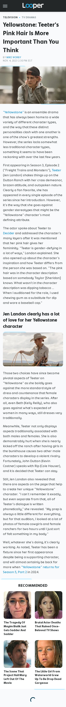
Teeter (56, 170)
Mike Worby (13, 57)
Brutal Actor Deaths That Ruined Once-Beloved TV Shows (48, 626)
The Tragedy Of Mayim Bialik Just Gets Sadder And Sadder (15, 628)
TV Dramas (29, 17)
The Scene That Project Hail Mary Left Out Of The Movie (15, 677)
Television (10, 17)
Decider (8, 233)
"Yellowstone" (13, 112)
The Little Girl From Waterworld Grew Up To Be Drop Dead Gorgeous (48, 677)
